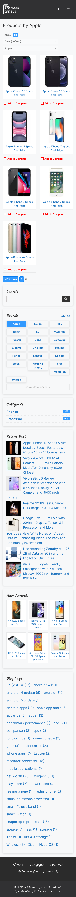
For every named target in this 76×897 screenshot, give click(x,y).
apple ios (16, 715)
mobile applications (24, 768)
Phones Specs (36, 887)
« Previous (10, 278)
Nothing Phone (38, 365)
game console (47, 738)
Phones (37, 412)
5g (12, 685)
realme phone (19, 791)
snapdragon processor (27, 822)
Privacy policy (28, 871)
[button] (58, 9)
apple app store (52, 708)
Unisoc (16, 379)
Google (59, 355)
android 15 (54, 693)
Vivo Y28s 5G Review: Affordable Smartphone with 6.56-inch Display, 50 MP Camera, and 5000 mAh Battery (35, 488)
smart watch (18, 814)
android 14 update (23, 693)
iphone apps (18, 753)
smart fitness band (23, 806)
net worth (18, 776)
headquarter (36, 746)
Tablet (13, 837)
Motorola (59, 331)
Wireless (15, 844)
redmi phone (48, 791)
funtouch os (18, 738)
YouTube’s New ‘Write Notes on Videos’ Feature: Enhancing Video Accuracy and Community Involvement (36, 538)
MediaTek (60, 371)
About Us (19, 864)
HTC (59, 323)
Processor (37, 419)
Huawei (16, 339)
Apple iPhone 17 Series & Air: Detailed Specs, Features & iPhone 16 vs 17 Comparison (44, 447)
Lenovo (38, 355)
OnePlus (38, 347)
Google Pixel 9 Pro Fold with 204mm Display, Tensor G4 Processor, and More (44, 522)
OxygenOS (43, 776)
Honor (16, 355)
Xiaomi (16, 347)
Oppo (38, 339)
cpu (39, 731)
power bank (42, 784)
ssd (32, 829)
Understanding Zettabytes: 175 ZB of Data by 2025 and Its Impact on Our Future (46, 553)
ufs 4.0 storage (38, 837)
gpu (13, 746)
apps (36, 715)
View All (65, 316)
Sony (16, 331)
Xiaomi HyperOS (43, 844)
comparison (18, 731)
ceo (60, 723)
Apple (16, 323)
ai (25, 685)
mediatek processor (25, 761)
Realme (59, 347)
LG (38, 331)
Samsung (60, 339)
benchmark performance (28, 723)
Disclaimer (56, 864)
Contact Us (50, 871)
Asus (16, 363)
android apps (20, 708)
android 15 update (23, 700)
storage (48, 829)
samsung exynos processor (30, 799)
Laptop (42, 753)
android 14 (45, 685)
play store (16, 784)
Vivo (60, 363)
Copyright (37, 864)
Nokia (38, 323)
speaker (15, 829)
